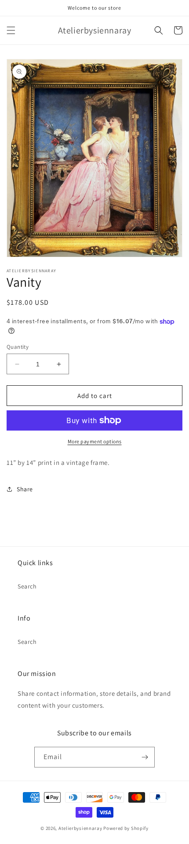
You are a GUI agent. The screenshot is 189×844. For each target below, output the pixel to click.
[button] (11, 30)
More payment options (95, 441)
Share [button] (25, 489)
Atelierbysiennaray (80, 828)
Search (27, 586)
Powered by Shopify (126, 828)
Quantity (18, 347)
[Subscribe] (144, 757)
